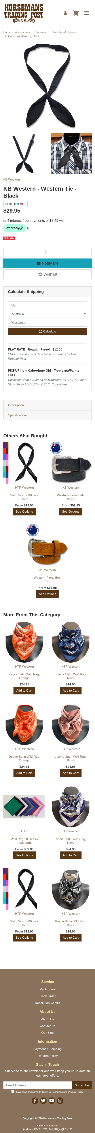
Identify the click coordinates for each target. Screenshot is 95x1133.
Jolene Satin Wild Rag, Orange (24, 758)
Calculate (49, 331)
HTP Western (24, 487)
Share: (9, 204)
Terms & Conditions (52, 1092)
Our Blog (47, 1032)
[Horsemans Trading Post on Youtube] (51, 1100)
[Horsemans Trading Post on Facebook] (35, 1100)
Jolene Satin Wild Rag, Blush (71, 758)
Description (16, 405)
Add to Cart (24, 690)
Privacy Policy (75, 1092)
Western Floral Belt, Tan (47, 579)
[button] (47, 274)
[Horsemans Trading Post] (23, 13)
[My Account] (65, 13)
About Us (47, 1019)
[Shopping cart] (76, 13)
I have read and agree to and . (49, 1092)
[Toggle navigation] (87, 13)
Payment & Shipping (47, 1049)
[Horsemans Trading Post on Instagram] (60, 1100)
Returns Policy (48, 1055)
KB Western (11, 179)
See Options (24, 511)
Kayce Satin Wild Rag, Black (70, 923)
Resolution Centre (47, 1003)
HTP (24, 831)
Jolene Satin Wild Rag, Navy (71, 676)
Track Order (47, 996)
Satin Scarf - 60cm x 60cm (24, 497)
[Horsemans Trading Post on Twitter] (43, 1100)
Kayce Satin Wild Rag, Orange (24, 676)
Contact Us (47, 1026)
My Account (48, 989)
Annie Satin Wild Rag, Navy (71, 840)
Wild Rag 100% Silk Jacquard (24, 840)
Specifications (17, 415)
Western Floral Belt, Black (71, 497)
